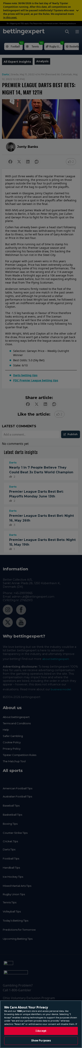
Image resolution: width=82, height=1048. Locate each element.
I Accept (41, 1031)
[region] (41, 1024)
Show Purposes (41, 1040)
